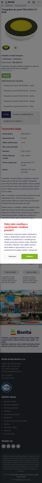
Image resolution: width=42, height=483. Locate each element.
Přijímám (29, 256)
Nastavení (12, 256)
